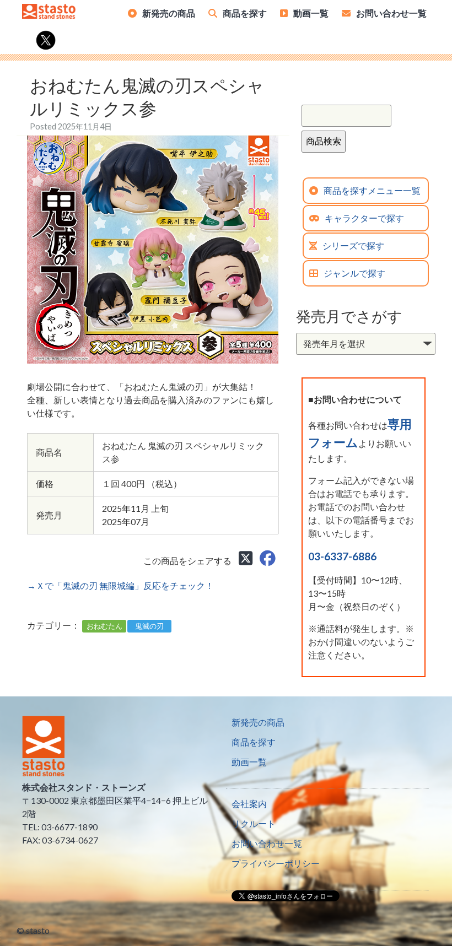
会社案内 (249, 803)
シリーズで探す (353, 245)
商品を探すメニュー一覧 (372, 190)
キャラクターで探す (364, 218)
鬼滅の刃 (149, 625)
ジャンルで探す (354, 273)
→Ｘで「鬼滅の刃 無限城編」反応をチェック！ (120, 585)
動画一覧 (311, 13)
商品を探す (245, 13)
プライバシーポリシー (276, 863)
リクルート (254, 823)
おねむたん (104, 625)
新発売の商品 (168, 13)
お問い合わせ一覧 (391, 13)
